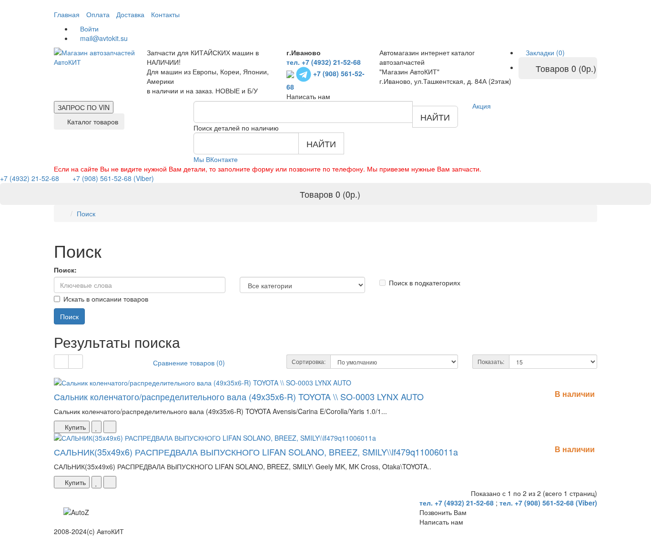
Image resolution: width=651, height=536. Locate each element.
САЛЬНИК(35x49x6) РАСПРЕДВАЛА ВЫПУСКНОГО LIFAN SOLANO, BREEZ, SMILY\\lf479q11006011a (256, 451)
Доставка (130, 14)
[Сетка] (75, 361)
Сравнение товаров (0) (189, 362)
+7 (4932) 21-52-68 (30, 178)
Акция (481, 106)
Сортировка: (309, 361)
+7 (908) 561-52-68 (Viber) (107, 178)
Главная (67, 14)
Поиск (86, 213)
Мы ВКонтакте (215, 159)
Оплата (98, 14)
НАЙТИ (435, 117)
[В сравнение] (109, 427)
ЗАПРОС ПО (84, 107)
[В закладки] (97, 427)
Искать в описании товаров (105, 298)
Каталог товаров (91, 121)
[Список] (61, 361)
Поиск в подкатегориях (424, 282)
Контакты (165, 14)
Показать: (491, 361)
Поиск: (65, 269)
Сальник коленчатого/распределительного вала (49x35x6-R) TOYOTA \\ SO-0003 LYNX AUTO (239, 396)
